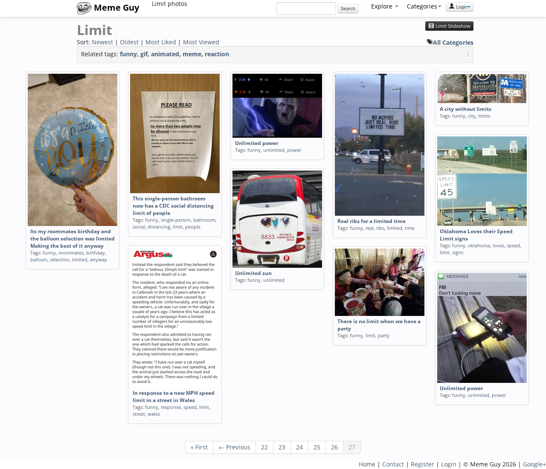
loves (498, 245)
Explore (382, 6)
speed (513, 245)
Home (367, 464)
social (139, 226)
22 (264, 447)
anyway (98, 259)
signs (457, 252)
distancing (159, 226)
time (410, 228)
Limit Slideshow (452, 26)
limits (484, 116)
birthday (95, 252)
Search (348, 8)
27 (352, 447)
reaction (217, 54)
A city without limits (465, 109)
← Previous (234, 447)
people (192, 226)
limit (178, 226)
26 (334, 447)
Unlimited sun (253, 273)
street (139, 414)
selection (60, 259)
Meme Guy (115, 7)
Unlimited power (256, 143)
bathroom (204, 220)
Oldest (129, 42)
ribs (380, 228)
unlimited (274, 150)
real (370, 228)
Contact (393, 464)
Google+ (534, 464)
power (294, 150)
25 (317, 447)
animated (165, 54)
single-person (176, 220)
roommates (71, 252)
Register (422, 464)
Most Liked (160, 42)
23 (282, 447)
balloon (38, 259)
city (472, 116)
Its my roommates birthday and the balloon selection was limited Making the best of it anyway (72, 238)
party (383, 335)
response (171, 407)
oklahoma (479, 245)
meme (192, 54)
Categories (422, 6)
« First (199, 447)
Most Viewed (201, 42)
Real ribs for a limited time (371, 221)
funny (128, 54)
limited (79, 259)
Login (461, 6)
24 (299, 447)
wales (154, 414)
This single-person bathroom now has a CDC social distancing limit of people (173, 205)
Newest (102, 42)
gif (144, 54)
